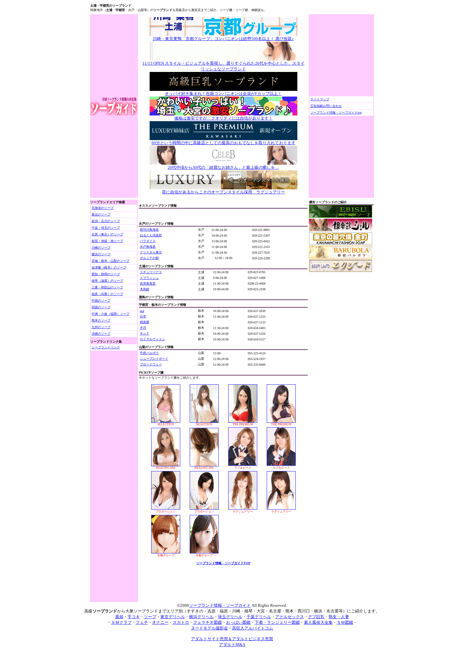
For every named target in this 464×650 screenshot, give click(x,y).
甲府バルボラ (149, 353)
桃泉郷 (144, 322)
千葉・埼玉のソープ (106, 227)
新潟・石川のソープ (106, 221)
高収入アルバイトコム (252, 628)
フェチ (142, 622)
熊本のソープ (101, 320)
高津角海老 (148, 283)
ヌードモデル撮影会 (209, 628)
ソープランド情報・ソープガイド (220, 605)
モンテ (144, 333)
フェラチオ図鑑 (207, 622)
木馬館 (144, 289)
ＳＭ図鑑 (345, 622)
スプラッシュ (149, 278)
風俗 (119, 616)
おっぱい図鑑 (238, 622)
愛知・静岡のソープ (106, 274)
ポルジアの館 (149, 258)
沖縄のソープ (101, 333)
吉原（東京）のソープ (107, 234)
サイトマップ (319, 99)
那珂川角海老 (149, 229)
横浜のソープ (101, 254)
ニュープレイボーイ (154, 358)
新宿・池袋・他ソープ (107, 241)
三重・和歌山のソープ (107, 287)
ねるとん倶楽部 (151, 235)
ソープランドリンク (106, 347)
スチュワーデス (151, 272)
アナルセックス (289, 616)
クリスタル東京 (151, 252)
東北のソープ (101, 214)
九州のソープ (101, 327)
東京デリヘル (172, 616)
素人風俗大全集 (318, 622)
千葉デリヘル (259, 616)
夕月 (143, 327)
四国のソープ (101, 307)
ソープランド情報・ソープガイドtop (336, 112)
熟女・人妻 (339, 616)
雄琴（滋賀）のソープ (107, 280)
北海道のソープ (103, 208)
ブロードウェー (151, 364)
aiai (142, 311)
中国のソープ (101, 300)
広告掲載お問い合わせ (326, 106)
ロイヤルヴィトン (152, 339)
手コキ (134, 616)
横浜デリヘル (201, 616)
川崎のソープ (101, 247)
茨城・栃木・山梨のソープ (110, 261)
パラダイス (148, 241)
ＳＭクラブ (121, 622)
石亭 (143, 316)
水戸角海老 (148, 246)
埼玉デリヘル (230, 616)
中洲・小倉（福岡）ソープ (110, 314)
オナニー (160, 622)
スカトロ (181, 622)
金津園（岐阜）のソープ (109, 267)
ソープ (150, 616)
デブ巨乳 (316, 616)
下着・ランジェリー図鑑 (277, 622)
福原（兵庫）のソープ (107, 294)
